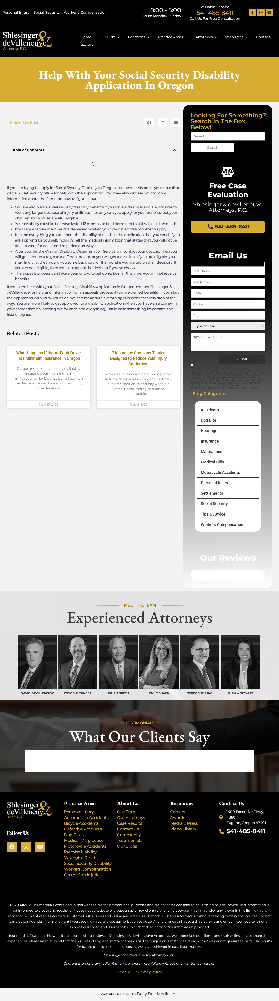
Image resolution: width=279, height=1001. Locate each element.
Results (87, 45)
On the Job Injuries (83, 874)
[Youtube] (269, 12)
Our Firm (107, 37)
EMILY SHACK (159, 693)
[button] (149, 122)
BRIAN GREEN (118, 693)
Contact (263, 37)
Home (85, 37)
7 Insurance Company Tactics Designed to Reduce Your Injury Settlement (138, 358)
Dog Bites (74, 834)
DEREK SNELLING (199, 693)
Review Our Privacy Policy (139, 972)
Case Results (129, 823)
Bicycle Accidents (81, 823)
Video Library (183, 829)
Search (212, 147)
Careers (177, 811)
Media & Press (184, 823)
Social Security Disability (88, 863)
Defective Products (83, 829)
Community (129, 834)
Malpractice (211, 451)
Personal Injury (15, 12)
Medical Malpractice (84, 840)
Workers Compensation (222, 524)
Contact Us (128, 829)
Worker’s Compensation (85, 12)
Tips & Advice (213, 514)
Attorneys (204, 37)
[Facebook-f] (252, 12)
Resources (234, 37)
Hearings (209, 430)
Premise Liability (80, 851)
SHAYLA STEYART (240, 693)
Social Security (46, 12)
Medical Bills (212, 461)
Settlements (212, 493)
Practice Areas (170, 37)
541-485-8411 (215, 13)
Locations (136, 37)
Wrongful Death (80, 857)
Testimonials (129, 840)
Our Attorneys (131, 817)
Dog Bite (208, 420)
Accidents (210, 409)
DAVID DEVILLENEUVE (37, 693)
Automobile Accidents (86, 817)
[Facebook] (12, 847)
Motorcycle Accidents (220, 472)
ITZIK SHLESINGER (78, 693)
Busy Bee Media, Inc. (158, 993)
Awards (178, 817)
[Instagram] (261, 12)
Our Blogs (127, 846)
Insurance (210, 441)
